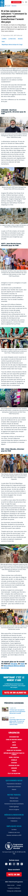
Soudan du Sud (14, 765)
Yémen (14, 771)
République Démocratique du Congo (14, 753)
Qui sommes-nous (14, 780)
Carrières (14, 829)
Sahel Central (14, 757)
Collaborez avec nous (14, 832)
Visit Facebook (10, 864)
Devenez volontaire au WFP (14, 835)
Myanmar (14, 747)
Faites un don (16, 2)
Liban (14, 745)
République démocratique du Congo (12, 44)
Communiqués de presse (14, 818)
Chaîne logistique (14, 806)
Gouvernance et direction (14, 786)
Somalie (14, 760)
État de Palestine (14, 773)
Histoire (14, 789)
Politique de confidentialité (14, 891)
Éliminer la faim (14, 798)
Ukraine (20, 38)
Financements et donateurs (14, 784)
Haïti (3, 41)
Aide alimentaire (14, 801)
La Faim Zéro (12, 38)
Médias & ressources (14, 815)
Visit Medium (22, 864)
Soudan (14, 763)
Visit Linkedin (18, 864)
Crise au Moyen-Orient (14, 739)
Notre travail (14, 795)
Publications (14, 821)
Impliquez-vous (14, 826)
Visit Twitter (6, 864)
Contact (19, 885)
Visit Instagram (14, 864)
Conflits (4, 38)
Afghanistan (14, 737)
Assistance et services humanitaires (14, 804)
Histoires (14, 5)
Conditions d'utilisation (14, 888)
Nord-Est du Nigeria (14, 750)
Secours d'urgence (14, 809)
